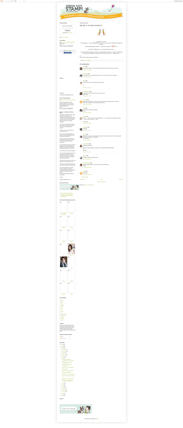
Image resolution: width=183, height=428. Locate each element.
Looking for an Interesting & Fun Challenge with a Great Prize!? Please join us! (67, 195)
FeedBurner (70, 32)
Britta (62, 302)
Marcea (84, 116)
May (63, 384)
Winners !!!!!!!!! (64, 369)
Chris (62, 304)
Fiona (84, 80)
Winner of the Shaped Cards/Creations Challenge (68, 360)
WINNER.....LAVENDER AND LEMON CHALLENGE (67, 381)
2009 (62, 395)
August (63, 356)
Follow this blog (67, 52)
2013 (62, 344)
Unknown (85, 99)
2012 (62, 346)
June (63, 383)
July (63, 357)
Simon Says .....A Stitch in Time (68, 378)
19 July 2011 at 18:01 (87, 104)
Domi (62, 308)
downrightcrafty (86, 91)
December (64, 349)
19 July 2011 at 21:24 (87, 140)
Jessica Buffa (86, 143)
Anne (84, 108)
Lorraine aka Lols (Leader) (63, 214)
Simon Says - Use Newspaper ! (68, 367)
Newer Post (82, 179)
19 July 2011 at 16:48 (87, 69)
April (63, 386)
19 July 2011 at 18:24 (87, 123)
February (64, 389)
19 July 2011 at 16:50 (87, 76)
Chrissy (84, 134)
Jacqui (62, 311)
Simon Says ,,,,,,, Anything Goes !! (68, 374)
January (63, 391)
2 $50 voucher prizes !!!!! (66, 372)
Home (102, 179)
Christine (62, 305)
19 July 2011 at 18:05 (87, 112)
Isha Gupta (85, 73)
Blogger (96, 418)
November (64, 351)
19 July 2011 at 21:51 (87, 151)
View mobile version (101, 181)
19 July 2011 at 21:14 (87, 130)
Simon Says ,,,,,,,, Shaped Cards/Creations (67, 362)
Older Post (121, 179)
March (63, 388)
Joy (61, 312)
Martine (62, 318)
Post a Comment (84, 176)
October (63, 352)
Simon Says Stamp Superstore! (67, 193)
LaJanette (85, 127)
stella (84, 171)
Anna (62, 299)
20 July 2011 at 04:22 (87, 174)
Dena (62, 306)
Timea (62, 320)
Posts (62, 336)
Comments (63, 338)
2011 (62, 347)
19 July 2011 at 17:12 (87, 87)
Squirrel (84, 155)
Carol (84, 66)
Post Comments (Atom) (89, 184)
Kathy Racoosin (64, 314)
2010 (62, 393)
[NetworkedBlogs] (67, 50)
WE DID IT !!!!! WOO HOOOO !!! (68, 370)
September (64, 354)
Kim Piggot (63, 315)
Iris (61, 309)
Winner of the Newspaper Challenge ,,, (67, 365)
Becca (62, 301)
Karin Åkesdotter (86, 162)
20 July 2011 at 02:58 (87, 167)
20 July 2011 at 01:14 (87, 159)
